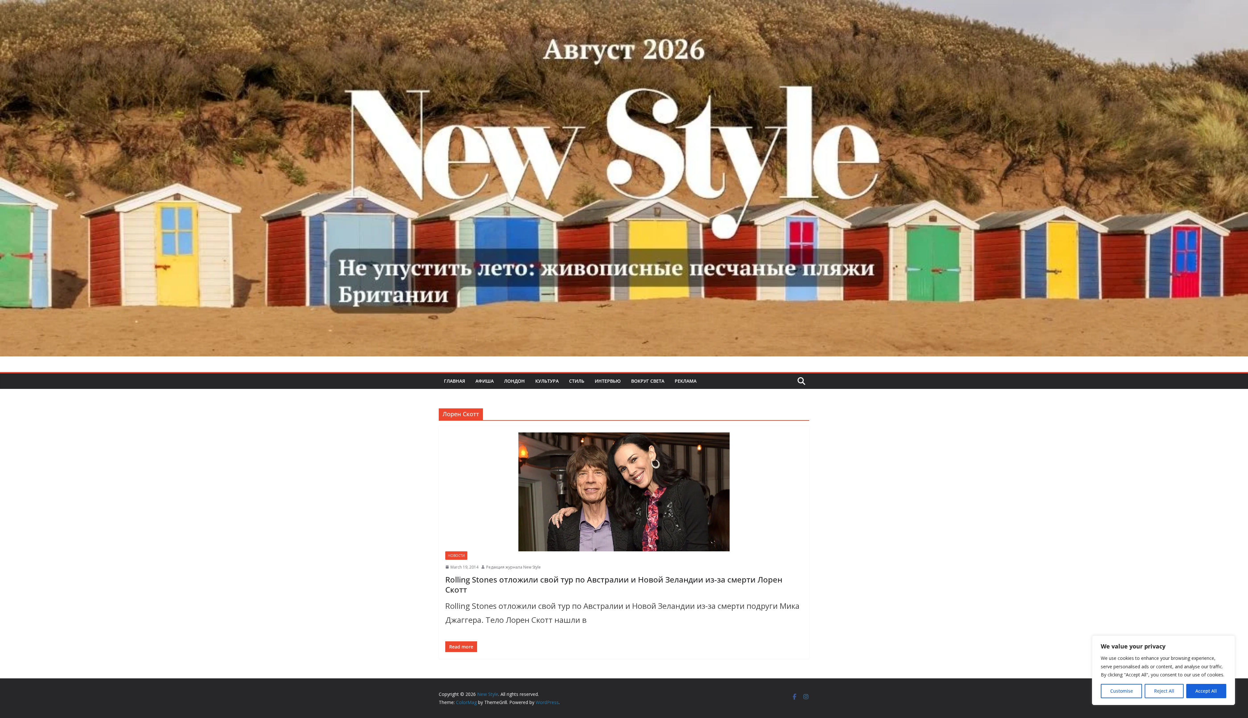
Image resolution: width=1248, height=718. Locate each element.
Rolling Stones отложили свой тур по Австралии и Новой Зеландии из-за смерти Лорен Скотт (613, 584)
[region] (1163, 670)
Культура (547, 381)
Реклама (685, 381)
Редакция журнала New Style (513, 567)
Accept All (1206, 691)
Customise (1121, 691)
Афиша (484, 381)
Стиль (576, 381)
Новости (456, 555)
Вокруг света (647, 381)
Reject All (1164, 691)
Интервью (608, 381)
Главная (454, 381)
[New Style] (624, 7)
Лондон (514, 381)
